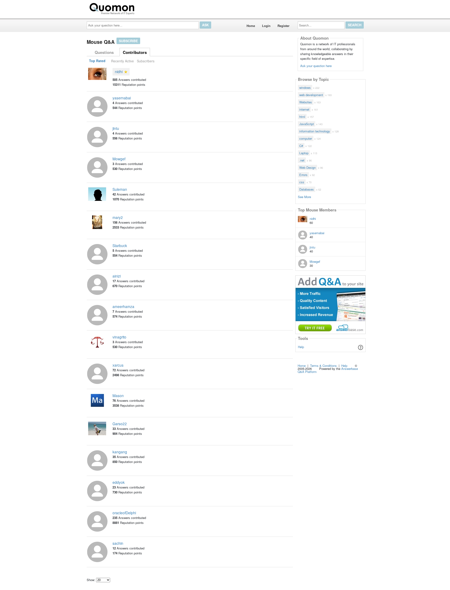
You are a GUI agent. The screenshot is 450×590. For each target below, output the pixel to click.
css (301, 182)
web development (311, 95)
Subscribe (128, 40)
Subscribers (145, 61)
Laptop (303, 153)
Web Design (307, 167)
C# (301, 145)
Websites (305, 102)
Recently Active (122, 61)
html (302, 116)
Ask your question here (316, 66)
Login (266, 25)
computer (305, 138)
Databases (306, 189)
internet (304, 109)
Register (283, 25)
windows (305, 87)
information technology (314, 131)
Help (301, 347)
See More (304, 197)
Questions (104, 52)
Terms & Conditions (323, 365)
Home (251, 25)
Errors (303, 175)
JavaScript (306, 124)
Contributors (135, 52)
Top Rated (97, 61)
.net (301, 160)
